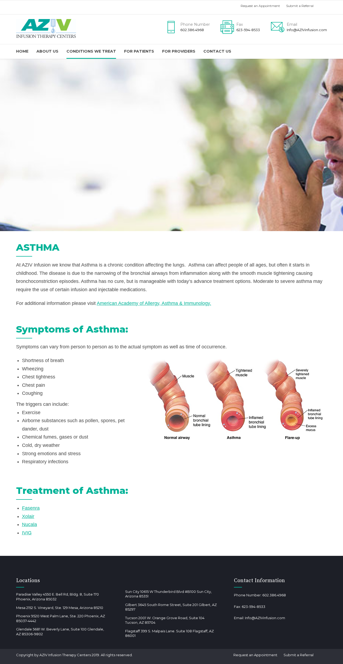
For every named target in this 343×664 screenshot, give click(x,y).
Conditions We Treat (91, 51)
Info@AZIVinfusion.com (265, 618)
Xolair (28, 516)
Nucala (29, 524)
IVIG (27, 532)
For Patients (139, 51)
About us (47, 51)
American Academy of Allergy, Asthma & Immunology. (154, 303)
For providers (178, 51)
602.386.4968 (274, 595)
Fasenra (31, 508)
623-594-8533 (253, 606)
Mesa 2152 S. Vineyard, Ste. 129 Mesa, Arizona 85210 (59, 607)
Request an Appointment (260, 6)
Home (22, 51)
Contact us (217, 51)
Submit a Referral (300, 6)
